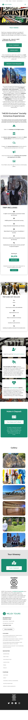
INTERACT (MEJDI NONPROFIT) (9, 686)
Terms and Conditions (19, 354)
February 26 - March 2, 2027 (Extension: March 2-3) (10, 40)
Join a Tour (5, 656)
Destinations (6, 653)
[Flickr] (15, 703)
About (4, 677)
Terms (4, 665)
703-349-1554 (5, 621)
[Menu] (25, 4)
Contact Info (6, 662)
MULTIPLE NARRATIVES (7, 683)
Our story (5, 675)
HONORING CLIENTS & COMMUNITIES (10, 680)
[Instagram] (19, 703)
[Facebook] (12, 703)
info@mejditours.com (8, 623)
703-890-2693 (11, 621)
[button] (14, 40)
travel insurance (13, 387)
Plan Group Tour (7, 659)
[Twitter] (8, 703)
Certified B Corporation (18, 591)
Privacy (5, 667)
